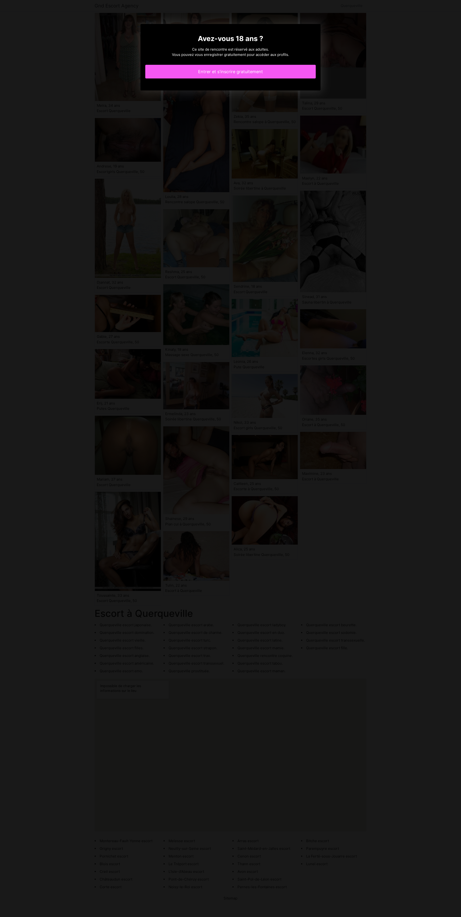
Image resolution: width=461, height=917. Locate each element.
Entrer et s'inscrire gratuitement (230, 71)
